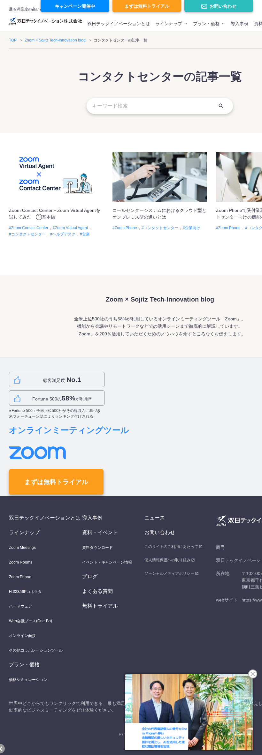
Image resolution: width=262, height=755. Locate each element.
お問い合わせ (223, 6)
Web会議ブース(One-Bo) (30, 621)
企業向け (192, 228)
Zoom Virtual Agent (71, 228)
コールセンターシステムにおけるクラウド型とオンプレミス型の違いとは (159, 214)
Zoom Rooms (20, 562)
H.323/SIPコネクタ (25, 591)
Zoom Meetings (22, 547)
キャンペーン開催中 (75, 6)
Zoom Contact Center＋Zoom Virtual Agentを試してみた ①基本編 (54, 214)
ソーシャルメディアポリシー (169, 573)
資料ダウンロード (97, 547)
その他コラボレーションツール (36, 650)
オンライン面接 (22, 635)
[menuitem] (118, 26)
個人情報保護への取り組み (167, 560)
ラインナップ (168, 23)
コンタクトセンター (28, 234)
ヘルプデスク (63, 234)
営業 (86, 234)
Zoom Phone (126, 228)
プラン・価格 (206, 23)
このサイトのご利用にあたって (171, 547)
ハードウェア (20, 606)
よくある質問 (97, 591)
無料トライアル (100, 606)
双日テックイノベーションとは (118, 23)
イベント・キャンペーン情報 (107, 562)
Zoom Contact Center (29, 228)
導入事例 (240, 23)
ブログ (89, 576)
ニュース (154, 517)
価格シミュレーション (28, 679)
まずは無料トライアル (147, 6)
